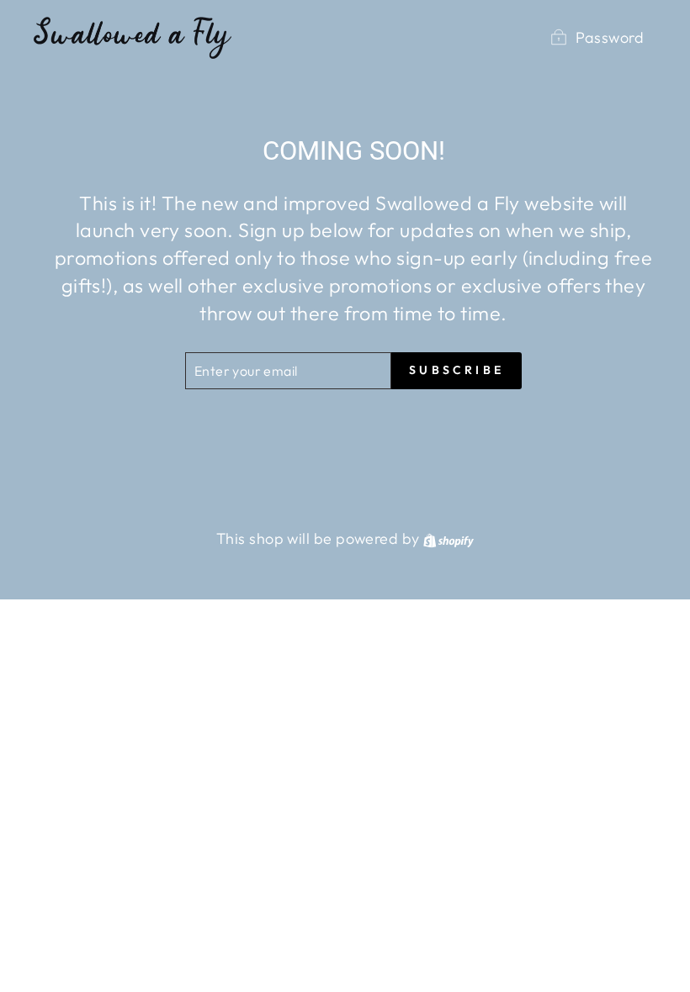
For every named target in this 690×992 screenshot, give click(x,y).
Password (610, 37)
